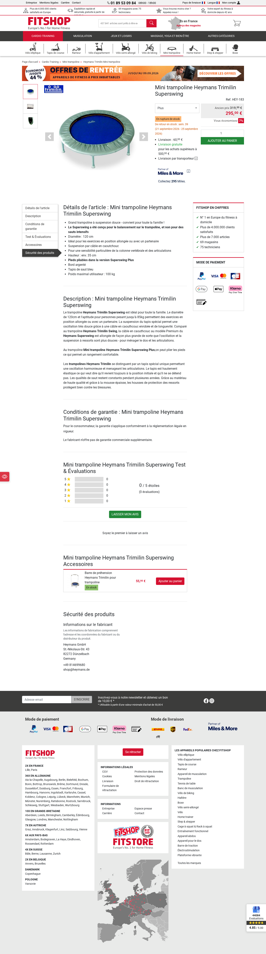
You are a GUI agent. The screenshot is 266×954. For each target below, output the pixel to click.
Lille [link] (27, 770)
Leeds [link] (41, 815)
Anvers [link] (29, 863)
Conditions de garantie (34, 226)
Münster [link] (30, 801)
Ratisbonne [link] (58, 801)
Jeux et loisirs (121, 36)
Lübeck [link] (61, 797)
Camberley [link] (68, 815)
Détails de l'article (37, 208)
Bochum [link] (83, 780)
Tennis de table (187, 783)
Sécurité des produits (39, 253)
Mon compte (229, 2)
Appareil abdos (187, 836)
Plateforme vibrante (190, 855)
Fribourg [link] (77, 788)
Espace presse (143, 808)
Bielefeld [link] (72, 780)
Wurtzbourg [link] (72, 805)
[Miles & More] (223, 726)
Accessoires (33, 245)
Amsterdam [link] (32, 839)
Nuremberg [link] (43, 801)
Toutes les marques (189, 863)
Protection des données (149, 771)
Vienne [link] (83, 829)
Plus (161, 108)
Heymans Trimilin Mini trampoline (101, 61)
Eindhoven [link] (73, 839)
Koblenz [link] (30, 797)
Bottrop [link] (37, 784)
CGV (105, 771)
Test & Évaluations (38, 237)
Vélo (180, 812)
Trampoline (184, 778)
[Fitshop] (49, 23)
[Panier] (238, 23)
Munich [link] (85, 797)
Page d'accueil (30, 61)
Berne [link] (35, 853)
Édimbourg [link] (82, 815)
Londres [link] (42, 819)
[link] (201, 276)
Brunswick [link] (49, 784)
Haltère (182, 798)
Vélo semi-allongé (188, 807)
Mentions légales (49, 2)
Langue (212, 2)
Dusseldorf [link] (31, 788)
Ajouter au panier (222, 141)
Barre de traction (188, 845)
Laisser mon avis (125, 514)
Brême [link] (61, 784)
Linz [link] (61, 829)
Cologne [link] (41, 797)
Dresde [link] (83, 784)
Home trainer (185, 817)
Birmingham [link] (53, 815)
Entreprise (31, 2)
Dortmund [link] (72, 784)
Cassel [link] (81, 792)
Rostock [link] (71, 801)
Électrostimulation (189, 850)
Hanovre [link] (44, 792)
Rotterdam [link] (47, 843)
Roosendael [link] (32, 843)
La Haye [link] (61, 839)
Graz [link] (28, 829)
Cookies (107, 776)
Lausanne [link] (46, 853)
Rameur (182, 769)
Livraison (107, 781)
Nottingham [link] (70, 819)
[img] (188, 171)
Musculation (82, 36)
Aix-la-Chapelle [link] (34, 780)
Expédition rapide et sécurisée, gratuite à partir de (89, 12)
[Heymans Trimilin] (53, 89)
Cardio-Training (43, 36)
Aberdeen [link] (31, 815)
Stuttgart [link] (43, 805)
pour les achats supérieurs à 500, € (177, 149)
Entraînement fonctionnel (193, 831)
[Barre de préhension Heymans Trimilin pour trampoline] (74, 581)
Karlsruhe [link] (70, 792)
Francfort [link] (65, 788)
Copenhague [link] (33, 873)
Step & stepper (186, 821)
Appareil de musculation (192, 774)
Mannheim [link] (73, 797)
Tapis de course (187, 764)
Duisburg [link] (44, 788)
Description (33, 216)
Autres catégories (221, 36)
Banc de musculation (190, 788)
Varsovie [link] (30, 883)
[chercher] (151, 23)
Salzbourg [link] (72, 829)
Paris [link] (34, 770)
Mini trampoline (71, 61)
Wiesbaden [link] (57, 805)
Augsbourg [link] (50, 780)
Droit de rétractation (147, 781)
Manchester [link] (55, 819)
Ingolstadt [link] (57, 792)
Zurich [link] (57, 853)
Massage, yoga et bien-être (170, 36)
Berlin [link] (62, 780)
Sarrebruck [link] (83, 801)
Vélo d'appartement (189, 759)
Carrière (65, 2)
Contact (76, 2)
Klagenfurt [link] (51, 829)
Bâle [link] (27, 853)
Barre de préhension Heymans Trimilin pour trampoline (100, 577)
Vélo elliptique (186, 755)
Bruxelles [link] (40, 863)
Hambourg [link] (31, 792)
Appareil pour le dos (189, 840)
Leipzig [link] (51, 797)
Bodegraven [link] (48, 839)
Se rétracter (133, 752)
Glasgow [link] (30, 819)
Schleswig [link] (31, 805)
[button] (30, 91)
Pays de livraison (191, 2)
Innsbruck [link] (38, 829)
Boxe (181, 802)
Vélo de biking (186, 793)
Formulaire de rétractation (110, 788)
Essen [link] (55, 788)
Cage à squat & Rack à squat (195, 826)
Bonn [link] (28, 784)
